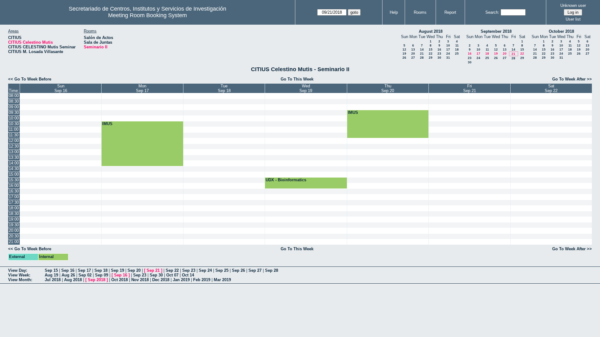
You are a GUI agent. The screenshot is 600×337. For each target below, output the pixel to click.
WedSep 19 (305, 88)
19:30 (14, 224)
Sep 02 (85, 275)
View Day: (17, 270)
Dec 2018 (160, 279)
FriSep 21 (469, 88)
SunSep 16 (60, 88)
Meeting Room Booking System (147, 15)
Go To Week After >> (572, 79)
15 (430, 49)
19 (404, 53)
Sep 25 (221, 270)
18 (457, 49)
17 (448, 49)
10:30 (14, 123)
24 (448, 53)
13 (413, 49)
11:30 (13, 135)
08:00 (14, 95)
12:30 (14, 146)
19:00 (14, 219)
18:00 (14, 208)
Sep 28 (271, 270)
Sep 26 (238, 270)
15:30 (14, 180)
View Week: (19, 275)
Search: (492, 12)
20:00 (14, 230)
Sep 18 (101, 270)
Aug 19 (51, 275)
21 (422, 53)
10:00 (14, 118)
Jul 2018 (53, 279)
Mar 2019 (222, 279)
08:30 (14, 101)
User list (573, 19)
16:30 (14, 191)
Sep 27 (255, 270)
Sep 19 (117, 270)
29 (430, 57)
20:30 (14, 236)
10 (448, 45)
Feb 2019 (201, 279)
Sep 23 (188, 270)
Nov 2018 (140, 279)
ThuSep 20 (387, 88)
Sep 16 (67, 270)
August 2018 (430, 31)
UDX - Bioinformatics (286, 180)
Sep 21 (153, 270)
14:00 (14, 163)
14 (422, 49)
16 (439, 49)
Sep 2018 (96, 279)
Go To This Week (297, 79)
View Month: (20, 279)
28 (422, 57)
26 (404, 57)
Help (394, 12)
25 (457, 53)
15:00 (14, 174)
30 (439, 57)
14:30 (14, 168)
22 (430, 53)
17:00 (14, 196)
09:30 (14, 112)
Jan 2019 (181, 279)
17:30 (14, 202)
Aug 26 (68, 275)
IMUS (353, 112)
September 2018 (496, 31)
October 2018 (561, 31)
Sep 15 (51, 270)
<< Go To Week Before (29, 79)
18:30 (14, 213)
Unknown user (573, 5)
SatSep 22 (551, 88)
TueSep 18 (224, 88)
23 (439, 53)
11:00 (13, 129)
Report (450, 12)
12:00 (14, 140)
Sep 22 (172, 270)
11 (457, 45)
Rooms (420, 12)
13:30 (14, 157)
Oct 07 (172, 275)
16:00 (14, 185)
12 (404, 49)
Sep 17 (84, 270)
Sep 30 (156, 275)
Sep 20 (134, 270)
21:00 (14, 241)
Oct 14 (188, 275)
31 (448, 57)
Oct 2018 (119, 279)
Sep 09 (101, 275)
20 (413, 53)
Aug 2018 (73, 279)
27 (413, 57)
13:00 (14, 151)
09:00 (14, 107)
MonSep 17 (142, 88)
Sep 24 (205, 270)
